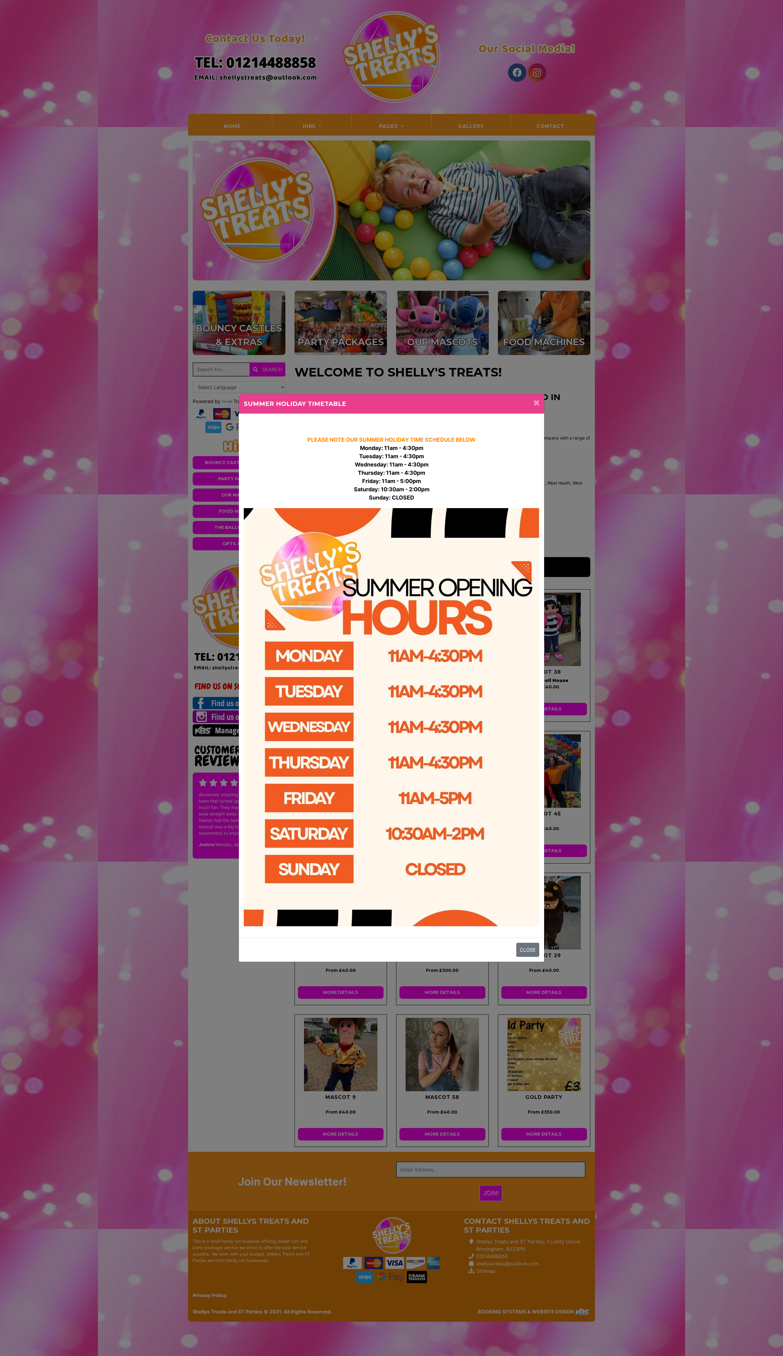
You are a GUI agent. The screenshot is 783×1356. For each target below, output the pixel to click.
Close (528, 950)
